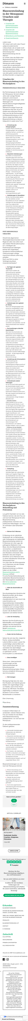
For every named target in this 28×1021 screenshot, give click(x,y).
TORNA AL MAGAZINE (10, 7)
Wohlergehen (7, 939)
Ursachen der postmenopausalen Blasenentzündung (12, 31)
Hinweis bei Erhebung (8, 1019)
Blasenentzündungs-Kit (11, 923)
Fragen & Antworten (10, 942)
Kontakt (5, 926)
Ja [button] (14, 800)
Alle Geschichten (8, 945)
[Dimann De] (8, 3)
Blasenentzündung (9, 908)
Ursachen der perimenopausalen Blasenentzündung (12, 25)
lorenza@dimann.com (19, 953)
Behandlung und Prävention (15, 36)
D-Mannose (6, 928)
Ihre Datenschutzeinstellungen (15, 1016)
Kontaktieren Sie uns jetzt (14, 895)
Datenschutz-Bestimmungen (10, 967)
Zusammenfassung (12, 38)
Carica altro (14, 850)
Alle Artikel (7, 936)
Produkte (6, 920)
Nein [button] (14, 804)
